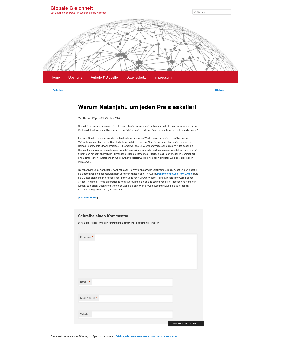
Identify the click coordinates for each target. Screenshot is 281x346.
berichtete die (174, 173)
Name (85, 281)
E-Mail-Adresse (88, 297)
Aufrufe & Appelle (104, 77)
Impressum (163, 77)
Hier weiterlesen (88, 197)
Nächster (220, 90)
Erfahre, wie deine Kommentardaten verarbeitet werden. (147, 336)
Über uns (75, 77)
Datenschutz (136, 77)
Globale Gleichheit (71, 7)
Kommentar (86, 237)
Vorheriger (57, 90)
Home (55, 77)
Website (84, 313)
